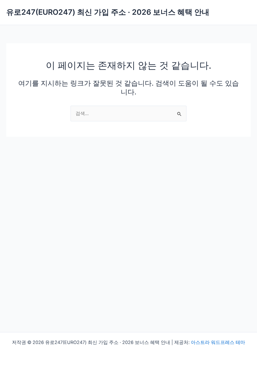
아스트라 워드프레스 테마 (218, 342)
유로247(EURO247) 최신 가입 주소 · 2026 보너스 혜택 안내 (107, 12)
